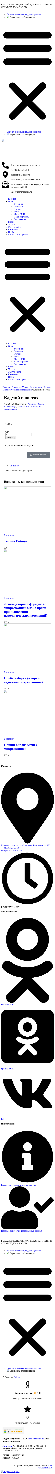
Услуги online (14, 227)
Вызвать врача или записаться (25, 165)
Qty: (7, 432)
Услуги (11, 224)
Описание (14, 465)
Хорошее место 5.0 (27, 1392)
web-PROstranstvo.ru (45, 1466)
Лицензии (19, 206)
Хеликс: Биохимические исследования (27, 388)
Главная (12, 199)
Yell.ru (17, 1377)
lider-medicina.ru (36, 1438)
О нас (11, 201)
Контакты (13, 229)
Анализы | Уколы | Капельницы (27, 387)
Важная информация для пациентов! (24, 14)
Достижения (20, 219)
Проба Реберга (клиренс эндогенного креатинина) (23, 680)
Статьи (17, 209)
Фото (16, 211)
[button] (27, 74)
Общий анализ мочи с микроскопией (21, 747)
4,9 (27, 1417)
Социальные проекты (18, 234)
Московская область (20, 175)
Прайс (11, 232)
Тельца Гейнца (15, 541)
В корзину (10, 438)
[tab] (30, 465)
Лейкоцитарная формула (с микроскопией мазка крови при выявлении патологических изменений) (25, 609)
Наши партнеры (21, 217)
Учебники (19, 204)
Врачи (11, 222)
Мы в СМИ (19, 214)
